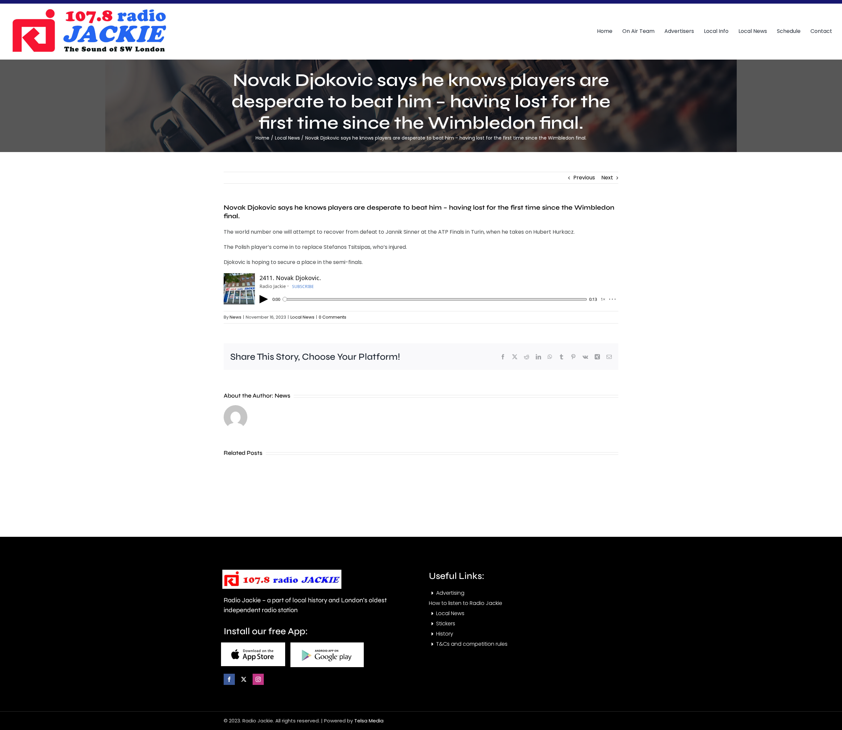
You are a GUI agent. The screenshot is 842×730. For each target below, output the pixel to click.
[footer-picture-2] (327, 645)
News (235, 317)
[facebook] (229, 679)
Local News (302, 317)
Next (607, 177)
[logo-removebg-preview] (281, 572)
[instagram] (258, 679)
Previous (584, 177)
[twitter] (243, 679)
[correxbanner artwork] (89, 11)
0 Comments (332, 317)
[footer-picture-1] (253, 645)
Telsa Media (369, 720)
